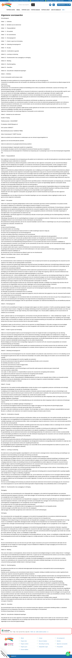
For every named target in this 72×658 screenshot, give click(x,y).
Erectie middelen (56, 9)
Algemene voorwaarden (62, 643)
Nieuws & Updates (43, 641)
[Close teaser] (10, 656)
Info (63, 9)
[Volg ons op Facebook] (68, 0)
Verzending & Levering (44, 643)
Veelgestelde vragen (43, 646)
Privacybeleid (60, 646)
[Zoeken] (33, 4)
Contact (40, 638)
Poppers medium (35, 9)
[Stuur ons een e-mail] (70, 0)
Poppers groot (45, 9)
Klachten (59, 641)
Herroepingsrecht (61, 638)
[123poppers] (8, 5)
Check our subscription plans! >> (39, 631)
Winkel (18, 9)
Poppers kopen (11, 9)
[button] (54, 5)
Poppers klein (25, 9)
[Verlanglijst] (50, 5)
